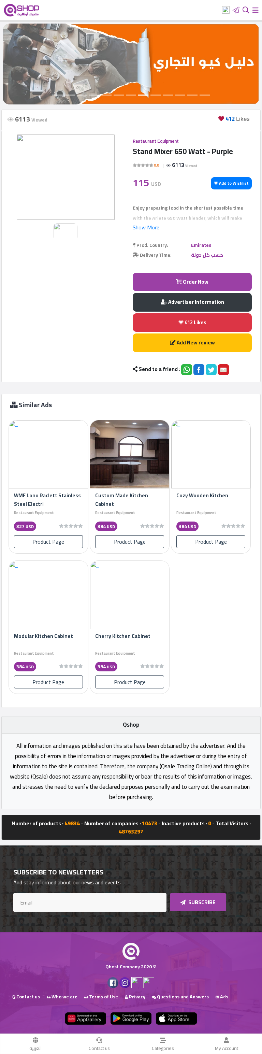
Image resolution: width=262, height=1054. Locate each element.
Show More (146, 227)
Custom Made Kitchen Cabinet (121, 499)
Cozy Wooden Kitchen (202, 495)
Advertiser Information (195, 302)
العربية (35, 1048)
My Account (226, 1048)
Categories (163, 1048)
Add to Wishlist (233, 183)
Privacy (136, 996)
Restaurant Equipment (156, 141)
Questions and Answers (182, 996)
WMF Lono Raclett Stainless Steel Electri (47, 499)
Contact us (99, 1048)
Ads (223, 996)
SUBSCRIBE (201, 902)
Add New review (195, 342)
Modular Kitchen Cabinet (43, 636)
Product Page (48, 542)
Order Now (195, 282)
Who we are (63, 996)
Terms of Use (103, 996)
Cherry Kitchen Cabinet (122, 636)
